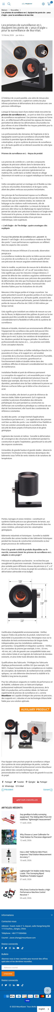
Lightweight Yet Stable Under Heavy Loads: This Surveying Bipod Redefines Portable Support (35, 873)
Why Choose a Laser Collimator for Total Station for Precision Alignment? (36, 835)
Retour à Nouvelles (27, 800)
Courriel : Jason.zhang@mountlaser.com (19, 938)
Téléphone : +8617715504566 (14, 933)
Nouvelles (15, 10)
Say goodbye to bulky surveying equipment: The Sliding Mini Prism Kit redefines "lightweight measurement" (35, 817)
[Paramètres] (43, 4)
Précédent (8, 789)
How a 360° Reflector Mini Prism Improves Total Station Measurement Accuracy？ (35, 854)
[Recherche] (9, 4)
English (42, 1009)
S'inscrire (8, 974)
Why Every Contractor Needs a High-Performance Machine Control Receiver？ (35, 892)
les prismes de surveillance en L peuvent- (26, 237)
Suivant (46, 789)
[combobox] (44, 1009)
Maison (5, 10)
